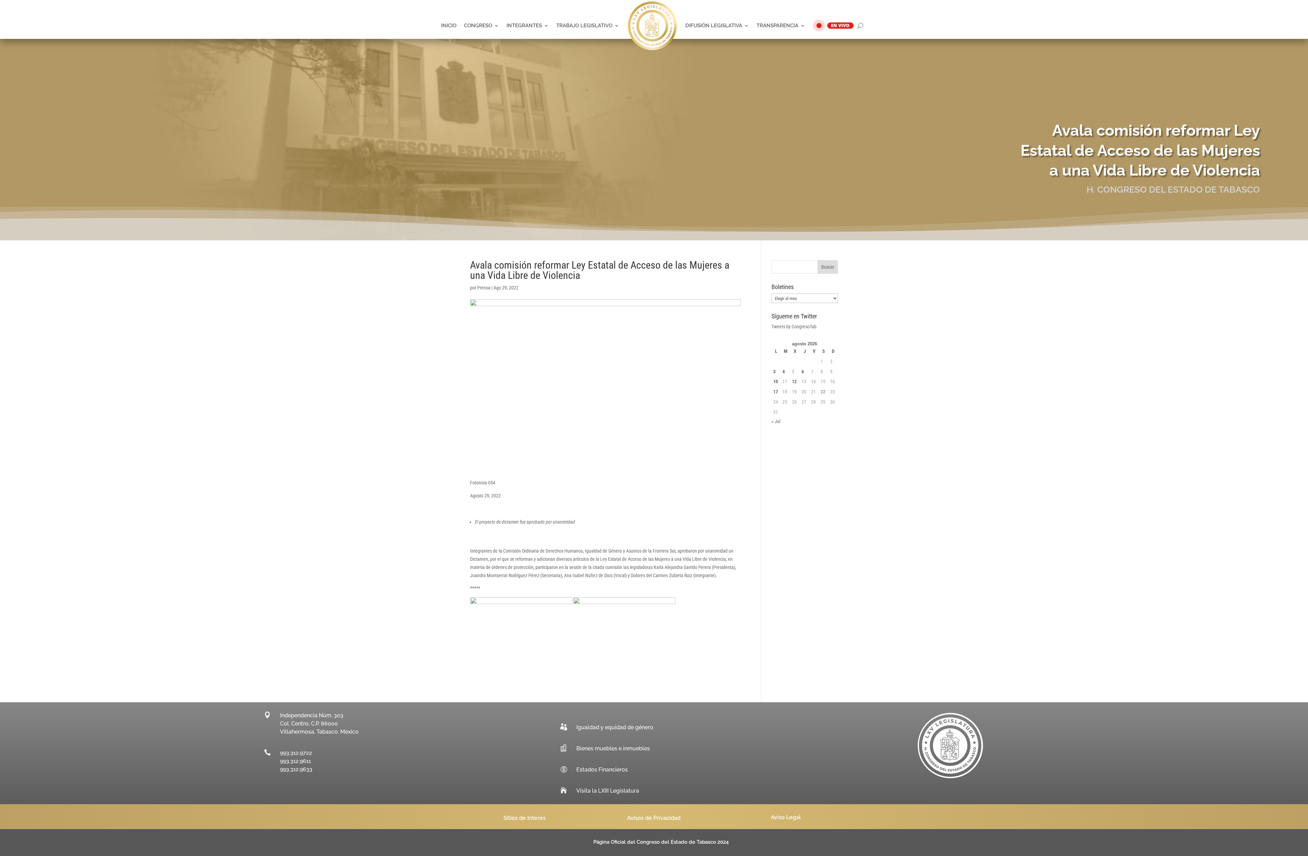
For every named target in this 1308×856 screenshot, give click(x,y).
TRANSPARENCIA (777, 25)
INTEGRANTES (524, 25)
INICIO (448, 25)
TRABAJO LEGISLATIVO (584, 25)
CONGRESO (478, 25)
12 (794, 381)
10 (775, 381)
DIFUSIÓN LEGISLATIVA (713, 25)
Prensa (483, 287)
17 (775, 391)
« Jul (776, 421)
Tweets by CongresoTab (794, 326)
